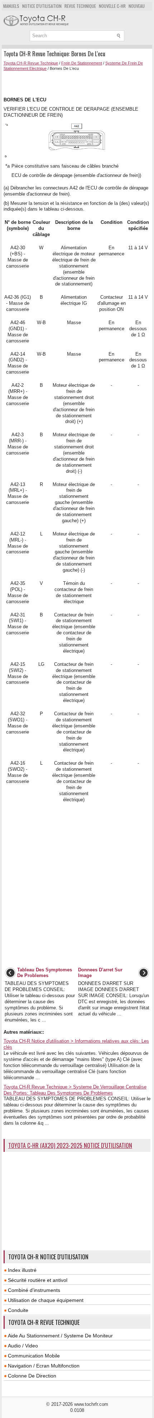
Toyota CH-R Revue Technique (31, 63)
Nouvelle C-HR (112, 6)
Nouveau (137, 6)
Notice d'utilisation (42, 6)
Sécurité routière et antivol (37, 1280)
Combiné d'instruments (34, 1290)
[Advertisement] (79, 83)
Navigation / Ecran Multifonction (44, 1366)
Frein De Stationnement (81, 63)
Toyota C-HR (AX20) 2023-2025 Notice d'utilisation (70, 1145)
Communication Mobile (34, 1356)
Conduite (18, 1310)
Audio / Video (23, 1346)
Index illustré (22, 1270)
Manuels (11, 6)
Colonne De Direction (32, 1376)
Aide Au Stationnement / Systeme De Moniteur (60, 1335)
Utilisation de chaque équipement (45, 1300)
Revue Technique (80, 6)
